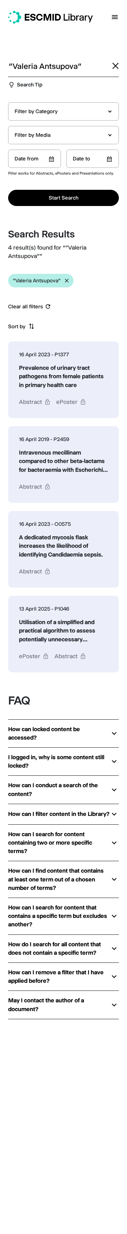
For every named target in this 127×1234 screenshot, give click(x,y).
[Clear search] (115, 65)
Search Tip (29, 84)
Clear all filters (25, 307)
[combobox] (63, 111)
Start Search (64, 198)
